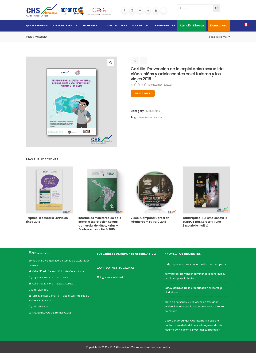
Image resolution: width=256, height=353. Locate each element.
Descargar (142, 93)
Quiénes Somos (36, 25)
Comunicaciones (114, 25)
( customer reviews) (160, 84)
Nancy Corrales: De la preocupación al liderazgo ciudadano (194, 290)
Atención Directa (192, 25)
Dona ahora (218, 25)
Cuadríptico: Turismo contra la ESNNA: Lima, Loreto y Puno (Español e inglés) (205, 222)
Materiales (41, 36)
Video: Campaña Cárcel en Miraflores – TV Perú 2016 (150, 220)
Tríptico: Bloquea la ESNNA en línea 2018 (47, 220)
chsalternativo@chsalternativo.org (51, 312)
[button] (110, 62)
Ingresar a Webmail (111, 277)
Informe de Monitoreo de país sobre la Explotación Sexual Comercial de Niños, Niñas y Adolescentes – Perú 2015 (99, 223)
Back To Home (218, 37)
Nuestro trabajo (64, 25)
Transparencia (163, 25)
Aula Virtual (140, 25)
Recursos (89, 25)
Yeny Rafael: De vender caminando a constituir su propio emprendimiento (195, 276)
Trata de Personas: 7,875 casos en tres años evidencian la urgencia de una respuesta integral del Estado (194, 306)
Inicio (29, 36)
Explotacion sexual (150, 117)
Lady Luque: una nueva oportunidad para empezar (195, 264)
